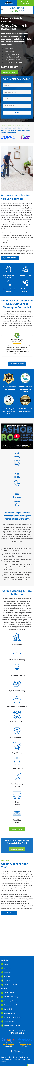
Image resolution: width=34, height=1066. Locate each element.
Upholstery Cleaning (17, 691)
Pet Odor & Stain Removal (17, 706)
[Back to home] (17, 10)
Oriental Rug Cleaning (17, 675)
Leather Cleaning (17, 768)
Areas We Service (9, 913)
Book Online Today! (9, 72)
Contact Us (7, 968)
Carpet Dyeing (17, 753)
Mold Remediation (17, 737)
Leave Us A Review (10, 984)
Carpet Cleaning (17, 644)
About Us (7, 976)
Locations (7, 980)
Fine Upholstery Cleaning (12, 1025)
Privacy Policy (24, 1059)
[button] (2, 10)
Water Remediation (17, 722)
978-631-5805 (11, 67)
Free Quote (7, 972)
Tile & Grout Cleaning (17, 660)
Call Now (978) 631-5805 (8, 2)
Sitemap (3, 1061)
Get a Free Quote (17, 829)
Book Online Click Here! (25, 2)
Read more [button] (13, 353)
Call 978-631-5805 (10, 258)
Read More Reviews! (17, 363)
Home (6, 964)
